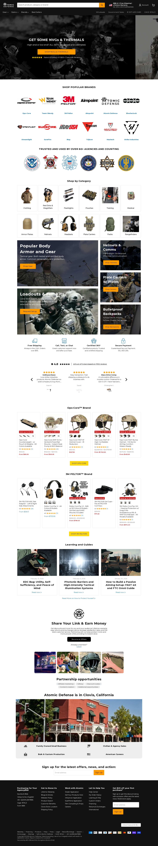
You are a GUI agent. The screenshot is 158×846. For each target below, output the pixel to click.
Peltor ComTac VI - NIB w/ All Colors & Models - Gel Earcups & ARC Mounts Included (78, 509)
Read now (36, 592)
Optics (14, 12)
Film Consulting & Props (74, 804)
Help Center (93, 792)
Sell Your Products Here (74, 795)
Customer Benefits (48, 804)
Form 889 (21, 806)
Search (79, 832)
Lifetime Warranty (47, 792)
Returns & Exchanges (97, 807)
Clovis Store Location (49, 807)
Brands (24, 12)
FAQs (45, 832)
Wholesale (100, 12)
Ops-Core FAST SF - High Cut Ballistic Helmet (102, 442)
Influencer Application (73, 798)
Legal (58, 832)
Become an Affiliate (79, 639)
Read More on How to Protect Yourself (78, 598)
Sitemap (31, 834)
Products (38, 832)
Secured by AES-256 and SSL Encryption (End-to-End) (35, 840)
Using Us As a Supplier (25, 797)
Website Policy (46, 798)
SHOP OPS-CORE (79, 463)
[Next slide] (152, 47)
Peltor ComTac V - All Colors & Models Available (53, 508)
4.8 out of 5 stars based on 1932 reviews (90, 364)
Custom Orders (94, 801)
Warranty (20, 832)
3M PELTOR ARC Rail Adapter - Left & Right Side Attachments (28, 503)
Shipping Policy (47, 810)
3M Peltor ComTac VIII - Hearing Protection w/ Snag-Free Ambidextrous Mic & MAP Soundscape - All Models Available (129, 511)
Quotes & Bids (22, 794)
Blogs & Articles (47, 795)
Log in (79, 647)
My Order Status (95, 795)
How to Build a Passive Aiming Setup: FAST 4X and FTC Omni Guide (121, 585)
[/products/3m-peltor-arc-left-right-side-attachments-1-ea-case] (28, 490)
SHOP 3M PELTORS (79, 534)
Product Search (47, 801)
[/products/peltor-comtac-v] (54, 490)
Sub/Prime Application (73, 801)
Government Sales (116, 12)
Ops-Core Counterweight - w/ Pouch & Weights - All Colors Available (28, 443)
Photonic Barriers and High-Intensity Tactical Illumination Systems (79, 585)
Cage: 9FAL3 (22, 803)
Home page (21, 834)
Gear (5, 12)
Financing (92, 804)
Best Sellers (37, 12)
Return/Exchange (68, 832)
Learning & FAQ (95, 798)
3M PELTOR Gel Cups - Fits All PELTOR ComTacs (103, 503)
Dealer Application (72, 792)
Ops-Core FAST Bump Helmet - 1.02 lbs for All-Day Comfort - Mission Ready (129, 443)
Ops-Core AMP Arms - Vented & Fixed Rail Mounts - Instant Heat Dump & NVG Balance (53, 443)
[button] (32, 379)
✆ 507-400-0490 (134, 12)
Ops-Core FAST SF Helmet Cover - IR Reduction (76, 442)
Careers (68, 807)
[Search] (102, 5)
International (94, 810)
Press (52, 832)
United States (130, 825)
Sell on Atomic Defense (44, 834)
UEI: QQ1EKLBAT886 (25, 800)
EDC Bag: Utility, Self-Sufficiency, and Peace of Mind (37, 585)
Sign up (98, 772)
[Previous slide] (6, 47)
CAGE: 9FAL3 (149, 12)
